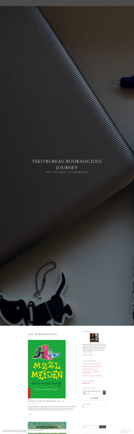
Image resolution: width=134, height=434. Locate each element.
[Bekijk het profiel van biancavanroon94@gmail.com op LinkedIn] (89, 383)
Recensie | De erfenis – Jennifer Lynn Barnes (92, 366)
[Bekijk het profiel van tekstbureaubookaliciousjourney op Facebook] (83, 383)
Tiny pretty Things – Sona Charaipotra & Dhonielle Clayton (91, 372)
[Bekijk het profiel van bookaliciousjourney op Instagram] (86, 383)
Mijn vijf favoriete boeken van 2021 (90, 369)
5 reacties (30, 414)
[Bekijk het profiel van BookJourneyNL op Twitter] (84, 383)
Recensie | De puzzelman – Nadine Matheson (92, 375)
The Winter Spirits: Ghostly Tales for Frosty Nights (92, 391)
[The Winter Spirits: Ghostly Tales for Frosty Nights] (104, 394)
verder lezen (70, 410)
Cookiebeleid (24, 431)
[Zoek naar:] (94, 426)
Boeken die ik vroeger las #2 (46, 401)
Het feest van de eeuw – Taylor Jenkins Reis (92, 364)
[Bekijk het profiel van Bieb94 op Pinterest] (88, 383)
